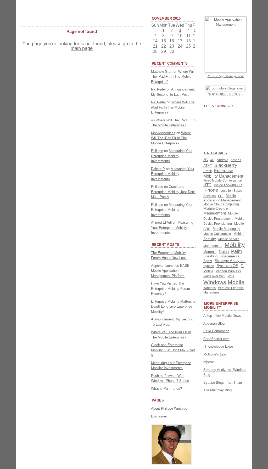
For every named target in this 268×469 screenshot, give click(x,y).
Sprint (207, 261)
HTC (207, 185)
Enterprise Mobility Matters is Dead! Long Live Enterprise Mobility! (173, 307)
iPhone (210, 190)
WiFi (231, 276)
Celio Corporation (216, 331)
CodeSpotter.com (216, 339)
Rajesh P (158, 169)
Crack (207, 171)
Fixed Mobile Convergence (222, 180)
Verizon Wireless (228, 271)
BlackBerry (225, 165)
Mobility (235, 244)
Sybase (208, 266)
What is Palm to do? (166, 389)
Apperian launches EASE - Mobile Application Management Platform (171, 271)
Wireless (209, 288)
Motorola (209, 252)
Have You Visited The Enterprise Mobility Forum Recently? (170, 288)
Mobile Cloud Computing (221, 204)
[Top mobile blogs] (225, 88)
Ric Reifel (158, 89)
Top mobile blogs (224, 94)
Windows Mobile (223, 282)
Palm (236, 251)
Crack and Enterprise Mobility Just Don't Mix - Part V (173, 192)
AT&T (207, 166)
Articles (236, 160)
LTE (221, 195)
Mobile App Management (226, 76)
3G (205, 160)
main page (82, 48)
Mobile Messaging (226, 229)
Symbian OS (227, 266)
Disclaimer (159, 416)
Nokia (224, 252)
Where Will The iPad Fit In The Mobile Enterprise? (172, 77)
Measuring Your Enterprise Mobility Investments (171, 156)
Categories (215, 153)
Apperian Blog (214, 323)
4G (212, 160)
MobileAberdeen (163, 133)
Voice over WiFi (214, 276)
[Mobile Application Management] (225, 72)
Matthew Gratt (161, 72)
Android (222, 160)
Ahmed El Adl (161, 222)
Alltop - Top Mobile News (222, 316)
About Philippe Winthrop (169, 408)
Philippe (157, 151)
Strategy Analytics (230, 261)
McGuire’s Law (214, 354)
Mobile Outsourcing (217, 234)
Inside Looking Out (228, 185)
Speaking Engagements (221, 256)
